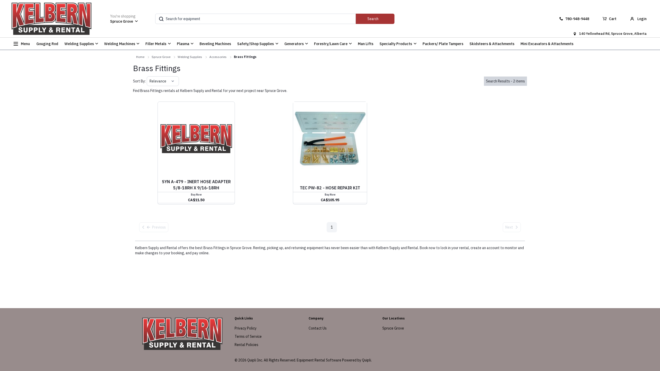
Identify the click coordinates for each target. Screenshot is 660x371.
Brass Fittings (245, 57)
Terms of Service (248, 336)
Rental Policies (246, 344)
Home (140, 57)
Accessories (218, 57)
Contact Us (318, 328)
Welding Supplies (190, 57)
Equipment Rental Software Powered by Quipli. (334, 360)
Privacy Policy (246, 328)
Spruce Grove (161, 57)
